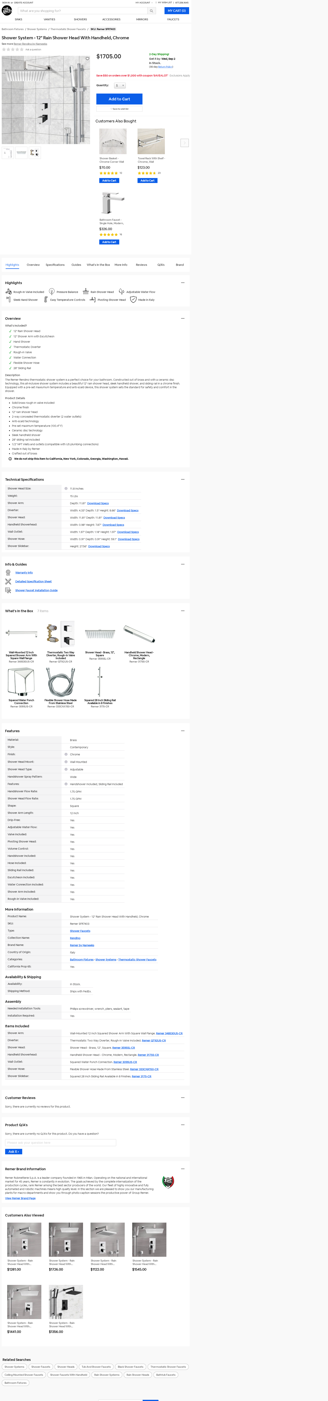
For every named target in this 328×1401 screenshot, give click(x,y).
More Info (121, 265)
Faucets (173, 19)
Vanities (49, 19)
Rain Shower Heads (138, 1374)
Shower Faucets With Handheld (68, 1374)
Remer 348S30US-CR (169, 1033)
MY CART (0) (177, 11)
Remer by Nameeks (82, 945)
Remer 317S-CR (141, 1076)
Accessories (111, 19)
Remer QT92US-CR (154, 1040)
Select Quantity (131, 86)
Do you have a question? (17, 273)
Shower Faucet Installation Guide (36, 590)
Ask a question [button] (33, 49)
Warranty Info (24, 572)
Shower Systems (105, 959)
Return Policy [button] (165, 66)
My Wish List (165, 2)
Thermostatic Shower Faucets (137, 959)
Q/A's (161, 265)
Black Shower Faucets (130, 1366)
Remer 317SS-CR (148, 1055)
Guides (76, 265)
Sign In (6, 2)
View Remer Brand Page (20, 1198)
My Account (143, 2)
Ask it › (14, 1151)
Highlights (12, 265)
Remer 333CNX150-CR (144, 1069)
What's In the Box (98, 265)
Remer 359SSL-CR (123, 1048)
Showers (80, 19)
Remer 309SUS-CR (125, 1062)
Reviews (141, 265)
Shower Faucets (80, 931)
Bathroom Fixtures (81, 959)
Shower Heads (65, 1366)
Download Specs (98, 503)
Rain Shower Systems (106, 1374)
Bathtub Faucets (165, 1374)
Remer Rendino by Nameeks (30, 43)
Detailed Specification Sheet (33, 581)
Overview (33, 265)
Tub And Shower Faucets (96, 1366)
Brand (180, 265)
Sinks (18, 19)
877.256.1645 (181, 2)
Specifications (55, 265)
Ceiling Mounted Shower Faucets (24, 1374)
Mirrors (142, 19)
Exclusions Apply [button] (180, 75)
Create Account (23, 2)
